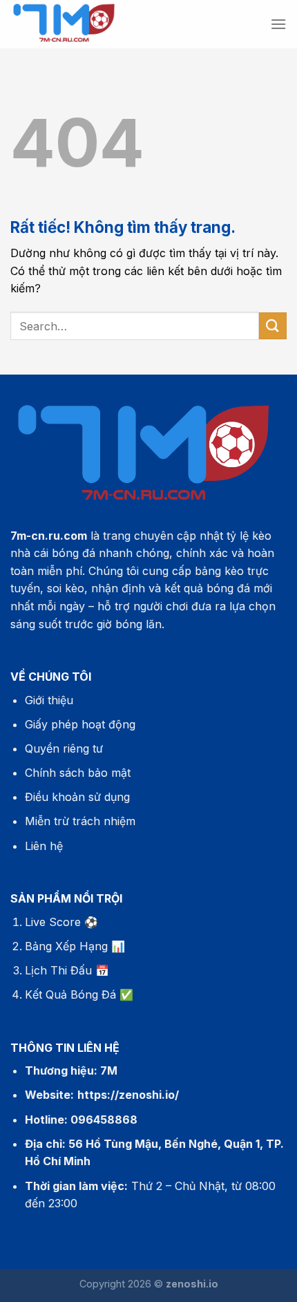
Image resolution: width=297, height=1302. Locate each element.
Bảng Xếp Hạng (66, 946)
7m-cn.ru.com (48, 535)
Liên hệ (44, 846)
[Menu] (278, 24)
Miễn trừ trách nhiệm (80, 821)
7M (108, 1070)
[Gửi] (273, 325)
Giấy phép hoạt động (80, 724)
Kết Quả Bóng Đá (70, 994)
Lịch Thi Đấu (58, 970)
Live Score (53, 922)
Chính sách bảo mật (78, 773)
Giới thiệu (49, 700)
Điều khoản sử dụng (77, 797)
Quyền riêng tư (64, 748)
